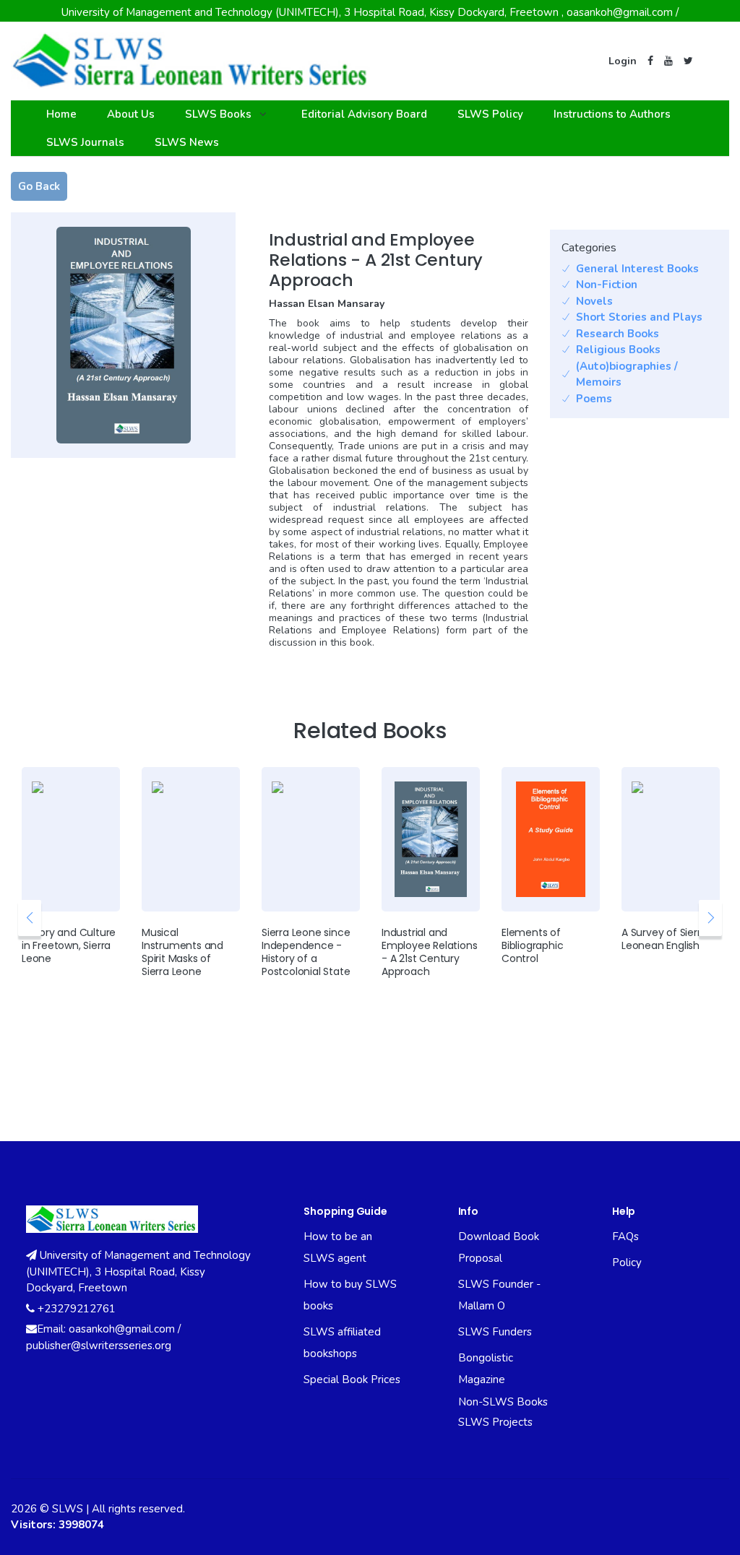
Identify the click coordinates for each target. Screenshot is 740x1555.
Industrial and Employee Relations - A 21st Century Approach (429, 952)
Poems (594, 398)
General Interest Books (637, 268)
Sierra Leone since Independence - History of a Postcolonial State (306, 952)
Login (622, 61)
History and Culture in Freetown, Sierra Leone (69, 945)
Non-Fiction (606, 284)
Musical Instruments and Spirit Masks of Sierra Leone (182, 952)
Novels (594, 301)
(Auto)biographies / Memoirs (627, 374)
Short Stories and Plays (639, 317)
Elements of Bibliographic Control (532, 945)
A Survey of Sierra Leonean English (664, 939)
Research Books (617, 333)
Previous (29, 918)
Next (710, 918)
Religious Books (618, 349)
